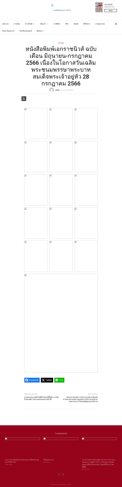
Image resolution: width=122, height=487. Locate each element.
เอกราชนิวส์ (108, 4)
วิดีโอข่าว (86, 24)
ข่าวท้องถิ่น (61, 43)
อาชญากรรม (100, 24)
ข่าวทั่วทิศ (28, 24)
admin (57, 90)
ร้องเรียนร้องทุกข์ (25, 31)
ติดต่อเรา (40, 31)
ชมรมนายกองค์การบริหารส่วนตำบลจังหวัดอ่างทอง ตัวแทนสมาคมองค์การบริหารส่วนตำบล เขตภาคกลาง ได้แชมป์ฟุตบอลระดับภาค (80, 399)
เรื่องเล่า (43, 24)
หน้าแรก (6, 24)
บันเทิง (76, 24)
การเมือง (17, 24)
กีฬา (67, 24)
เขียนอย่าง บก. (47, 462)
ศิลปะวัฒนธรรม (8, 31)
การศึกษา (56, 24)
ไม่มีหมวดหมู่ (8, 464)
